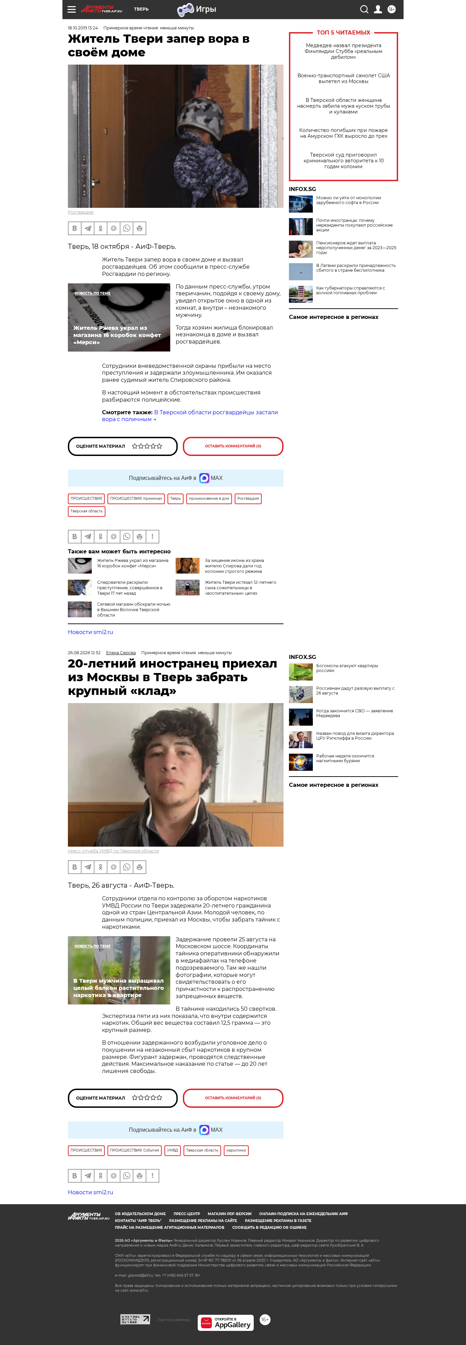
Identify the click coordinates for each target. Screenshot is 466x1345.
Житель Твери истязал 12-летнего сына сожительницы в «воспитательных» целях (240, 588)
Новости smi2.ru (90, 632)
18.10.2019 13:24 (83, 27)
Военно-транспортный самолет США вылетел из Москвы (343, 78)
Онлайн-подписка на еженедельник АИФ (303, 1214)
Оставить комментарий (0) (233, 446)
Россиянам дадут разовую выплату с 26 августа (355, 691)
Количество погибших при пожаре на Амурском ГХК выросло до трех (343, 133)
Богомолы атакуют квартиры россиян (347, 668)
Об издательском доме (140, 1214)
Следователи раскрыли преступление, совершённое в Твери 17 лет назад (129, 588)
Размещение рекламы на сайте (203, 1221)
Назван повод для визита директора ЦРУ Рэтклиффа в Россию (355, 736)
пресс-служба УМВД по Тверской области (113, 850)
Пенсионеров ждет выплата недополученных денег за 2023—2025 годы (356, 248)
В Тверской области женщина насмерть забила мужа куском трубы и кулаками (343, 106)
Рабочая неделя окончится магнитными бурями (345, 758)
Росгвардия (80, 212)
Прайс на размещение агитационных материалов (169, 1227)
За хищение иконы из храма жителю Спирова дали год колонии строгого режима (234, 566)
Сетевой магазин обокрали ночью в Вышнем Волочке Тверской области (133, 610)
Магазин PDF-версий (229, 1214)
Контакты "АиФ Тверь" (138, 1221)
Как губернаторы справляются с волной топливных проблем (350, 290)
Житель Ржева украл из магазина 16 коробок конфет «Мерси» (133, 563)
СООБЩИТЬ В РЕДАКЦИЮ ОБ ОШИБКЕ (269, 1227)
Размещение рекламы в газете (278, 1221)
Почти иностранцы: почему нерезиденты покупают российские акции (354, 225)
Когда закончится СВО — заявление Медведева (354, 713)
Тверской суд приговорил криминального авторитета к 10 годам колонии (344, 161)
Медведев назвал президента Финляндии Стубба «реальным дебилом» (343, 51)
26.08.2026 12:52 (84, 652)
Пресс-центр (187, 1214)
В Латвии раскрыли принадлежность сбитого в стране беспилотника (356, 268)
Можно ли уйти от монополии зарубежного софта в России (348, 200)
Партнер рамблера (174, 1320)
